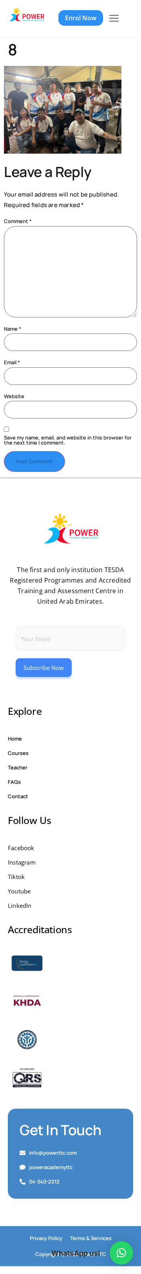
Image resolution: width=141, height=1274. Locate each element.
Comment (18, 221)
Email (12, 362)
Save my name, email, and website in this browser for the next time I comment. (68, 440)
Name (12, 328)
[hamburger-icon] (114, 18)
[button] (121, 1253)
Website (14, 396)
